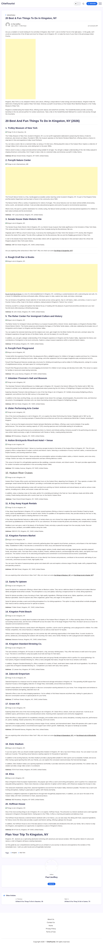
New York (22, 852)
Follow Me (51, 884)
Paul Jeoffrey (16, 24)
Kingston (14, 852)
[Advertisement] (20, 69)
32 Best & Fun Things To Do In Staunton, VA (29, 901)
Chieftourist (8, 3)
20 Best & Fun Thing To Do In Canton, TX (77, 901)
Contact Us (51, 922)
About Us (51, 919)
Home (51, 925)
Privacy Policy (51, 929)
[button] (77, 3)
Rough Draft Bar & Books (13, 294)
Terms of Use (51, 932)
